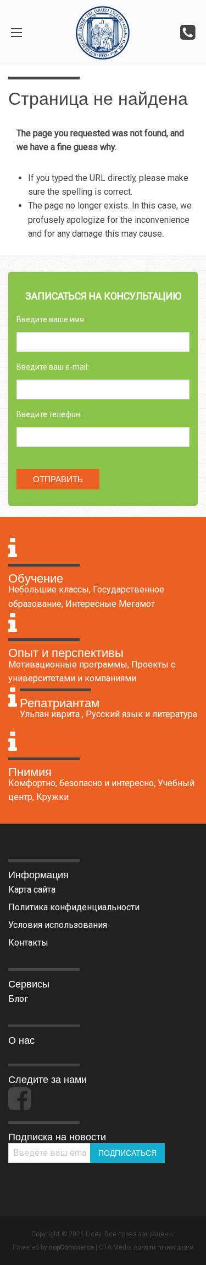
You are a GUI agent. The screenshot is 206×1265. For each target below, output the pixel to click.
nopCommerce (71, 1247)
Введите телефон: (49, 414)
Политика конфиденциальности (74, 907)
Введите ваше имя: (51, 319)
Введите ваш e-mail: (52, 366)
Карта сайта (31, 889)
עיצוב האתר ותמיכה (163, 1247)
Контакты (28, 942)
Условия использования (57, 925)
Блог (18, 999)
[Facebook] (19, 1103)
